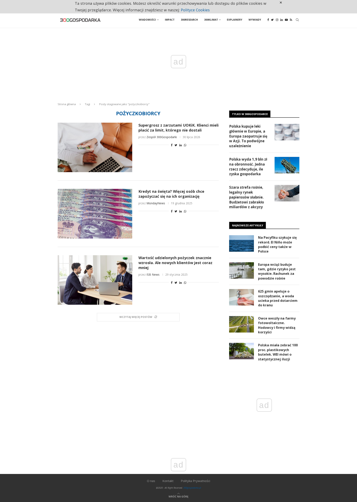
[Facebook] (268, 20)
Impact (170, 19)
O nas (151, 481)
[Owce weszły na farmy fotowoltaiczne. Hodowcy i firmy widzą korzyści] (241, 324)
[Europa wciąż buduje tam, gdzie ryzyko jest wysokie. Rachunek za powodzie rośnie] (241, 270)
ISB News (152, 274)
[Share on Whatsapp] (185, 145)
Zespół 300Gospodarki (161, 137)
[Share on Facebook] (172, 145)
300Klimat (211, 19)
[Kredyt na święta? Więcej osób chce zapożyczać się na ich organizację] (95, 213)
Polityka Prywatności (195, 481)
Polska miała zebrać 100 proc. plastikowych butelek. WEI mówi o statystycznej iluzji (278, 352)
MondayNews (155, 203)
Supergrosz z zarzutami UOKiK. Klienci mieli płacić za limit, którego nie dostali (178, 128)
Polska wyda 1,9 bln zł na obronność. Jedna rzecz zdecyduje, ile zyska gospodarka (248, 166)
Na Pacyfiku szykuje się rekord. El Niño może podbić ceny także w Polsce (277, 244)
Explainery (234, 19)
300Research (189, 19)
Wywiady (255, 19)
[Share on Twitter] (176, 145)
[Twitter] (272, 20)
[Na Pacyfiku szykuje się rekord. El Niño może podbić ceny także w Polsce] (241, 243)
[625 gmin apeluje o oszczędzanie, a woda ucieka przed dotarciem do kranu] (241, 297)
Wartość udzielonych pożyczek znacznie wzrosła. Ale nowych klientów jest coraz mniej (175, 262)
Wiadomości (147, 19)
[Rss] (291, 20)
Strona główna (67, 104)
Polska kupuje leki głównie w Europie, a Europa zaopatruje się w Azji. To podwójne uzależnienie (248, 136)
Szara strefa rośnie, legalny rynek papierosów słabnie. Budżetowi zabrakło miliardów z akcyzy (246, 197)
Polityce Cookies (195, 9)
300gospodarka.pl (192, 487)
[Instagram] (277, 20)
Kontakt (168, 481)
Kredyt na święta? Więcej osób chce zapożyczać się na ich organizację (171, 194)
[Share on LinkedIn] (180, 145)
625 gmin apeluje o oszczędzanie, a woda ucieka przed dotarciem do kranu (278, 298)
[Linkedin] (281, 20)
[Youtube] (286, 20)
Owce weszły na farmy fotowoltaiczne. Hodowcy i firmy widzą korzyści (277, 325)
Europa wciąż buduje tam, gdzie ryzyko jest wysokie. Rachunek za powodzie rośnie (277, 271)
